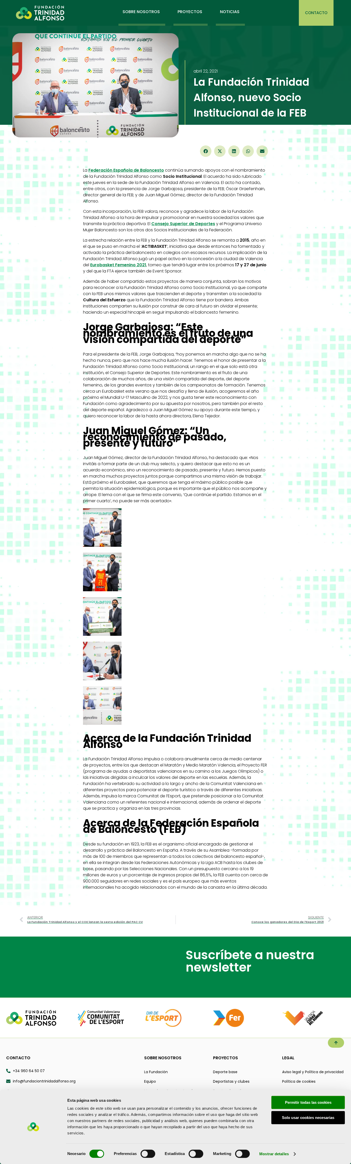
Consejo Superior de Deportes (183, 224)
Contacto (18, 1058)
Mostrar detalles (274, 1154)
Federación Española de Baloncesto (126, 170)
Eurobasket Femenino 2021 (118, 265)
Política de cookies (299, 1081)
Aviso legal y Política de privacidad (313, 1071)
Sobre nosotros (162, 1058)
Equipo (150, 1081)
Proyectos (225, 1058)
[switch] (148, 1154)
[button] (205, 151)
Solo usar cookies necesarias (308, 1117)
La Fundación (156, 1071)
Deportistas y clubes (231, 1081)
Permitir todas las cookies (308, 1102)
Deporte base (225, 1071)
